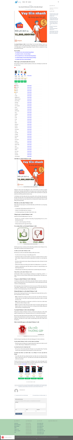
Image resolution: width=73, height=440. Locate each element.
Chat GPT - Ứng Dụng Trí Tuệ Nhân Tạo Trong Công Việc (27, 374)
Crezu (16, 119)
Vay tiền (16, 254)
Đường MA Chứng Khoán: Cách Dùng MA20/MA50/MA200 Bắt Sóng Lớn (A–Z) (53, 28)
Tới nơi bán (16, 81)
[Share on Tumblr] (33, 382)
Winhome (37, 386)
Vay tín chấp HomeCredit (41, 430)
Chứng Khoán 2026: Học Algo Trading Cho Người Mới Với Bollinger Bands (54, 14)
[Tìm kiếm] (58, 2)
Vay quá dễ (17, 129)
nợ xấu (33, 61)
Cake (16, 154)
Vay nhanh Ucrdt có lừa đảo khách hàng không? (24, 52)
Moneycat (16, 124)
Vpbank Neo (16, 423)
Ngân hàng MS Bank (17, 424)
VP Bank (16, 134)
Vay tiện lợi (17, 142)
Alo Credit (16, 151)
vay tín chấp (23, 363)
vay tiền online (35, 189)
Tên (16, 409)
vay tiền (38, 196)
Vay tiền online (35, 44)
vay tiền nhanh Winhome (30, 385)
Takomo (16, 127)
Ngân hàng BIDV (16, 426)
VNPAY (15, 427)
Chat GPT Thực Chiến (20, 373)
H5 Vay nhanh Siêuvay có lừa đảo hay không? (39, 395)
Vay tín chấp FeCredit (40, 432)
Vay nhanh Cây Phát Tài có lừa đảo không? (22, 395)
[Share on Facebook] (27, 382)
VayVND (17, 87)
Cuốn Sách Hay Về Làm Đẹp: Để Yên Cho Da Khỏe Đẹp (19, 76)
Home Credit (17, 144)
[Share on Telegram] (34, 382)
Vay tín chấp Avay (40, 427)
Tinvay (17, 88)
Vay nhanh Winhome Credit (19, 44)
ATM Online (17, 110)
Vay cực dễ (17, 139)
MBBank (16, 97)
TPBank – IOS (16, 429)
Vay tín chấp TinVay (40, 423)
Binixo (16, 137)
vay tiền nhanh (24, 45)
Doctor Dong (17, 100)
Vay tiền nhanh (17, 341)
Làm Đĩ (25, 75)
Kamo (16, 122)
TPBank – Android (17, 430)
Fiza (15, 120)
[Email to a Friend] (30, 382)
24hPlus (16, 114)
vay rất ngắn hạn (38, 273)
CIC (26, 357)
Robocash (16, 136)
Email (27, 409)
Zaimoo (16, 141)
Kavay (16, 107)
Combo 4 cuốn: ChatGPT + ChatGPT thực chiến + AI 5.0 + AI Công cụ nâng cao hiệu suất (40, 374)
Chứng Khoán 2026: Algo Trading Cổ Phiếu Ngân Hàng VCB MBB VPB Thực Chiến (54, 18)
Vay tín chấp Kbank (40, 424)
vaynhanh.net (34, 9)
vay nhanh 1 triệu (24, 218)
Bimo (16, 115)
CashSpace (16, 83)
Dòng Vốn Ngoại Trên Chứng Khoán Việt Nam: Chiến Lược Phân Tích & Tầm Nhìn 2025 (54, 32)
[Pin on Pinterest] (31, 382)
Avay (16, 112)
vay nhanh (43, 63)
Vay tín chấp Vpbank (40, 429)
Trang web (38, 409)
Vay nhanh (30, 5)
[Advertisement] (54, 48)
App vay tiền (38, 45)
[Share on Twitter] (28, 382)
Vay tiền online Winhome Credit (26, 386)
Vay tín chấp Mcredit (40, 426)
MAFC (16, 149)
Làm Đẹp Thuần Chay (16, 76)
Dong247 (16, 109)
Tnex (16, 104)
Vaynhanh (31, 386)
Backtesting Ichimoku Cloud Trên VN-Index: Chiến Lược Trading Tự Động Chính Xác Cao (54, 23)
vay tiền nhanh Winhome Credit (37, 385)
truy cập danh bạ (43, 352)
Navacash (16, 102)
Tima (16, 146)
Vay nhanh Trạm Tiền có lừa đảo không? (23, 59)
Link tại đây (29, 85)
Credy (17, 92)
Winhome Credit (41, 386)
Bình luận (16, 402)
